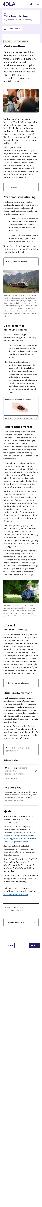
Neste (32, 945)
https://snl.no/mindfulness (15, 894)
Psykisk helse (9, 20)
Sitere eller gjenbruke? (15, 922)
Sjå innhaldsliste (13, 29)
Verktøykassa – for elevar (16, 16)
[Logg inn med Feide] (23, 3)
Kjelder (8, 811)
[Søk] (30, 3)
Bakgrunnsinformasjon (17, 261)
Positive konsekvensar (17, 426)
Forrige (10, 945)
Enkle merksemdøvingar (18, 683)
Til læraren (12, 187)
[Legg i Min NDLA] (36, 41)
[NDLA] (8, 4)
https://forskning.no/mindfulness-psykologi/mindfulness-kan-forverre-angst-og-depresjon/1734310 (20, 838)
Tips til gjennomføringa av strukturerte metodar (18, 749)
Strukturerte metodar (17, 693)
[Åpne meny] (37, 3)
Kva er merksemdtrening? (20, 197)
